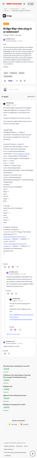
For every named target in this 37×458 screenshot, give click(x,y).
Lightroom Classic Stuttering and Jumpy (14, 395)
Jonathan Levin (10, 39)
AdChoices (8, 455)
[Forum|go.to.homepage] (14, 3)
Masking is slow (7, 386)
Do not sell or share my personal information (15, 452)
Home (5, 8)
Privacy (26, 446)
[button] (3, 4)
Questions (6, 10)
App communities (14, 8)
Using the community (9, 446)
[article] (18, 185)
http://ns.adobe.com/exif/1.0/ (21, 153)
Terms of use (19, 446)
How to (6, 73)
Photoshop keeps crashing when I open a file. (16, 366)
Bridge (23, 8)
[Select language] (24, 3)
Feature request (8, 76)
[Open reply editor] (18, 89)
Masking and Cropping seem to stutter (14, 404)
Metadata (21, 73)
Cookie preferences (8, 449)
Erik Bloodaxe (10, 103)
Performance (13, 73)
